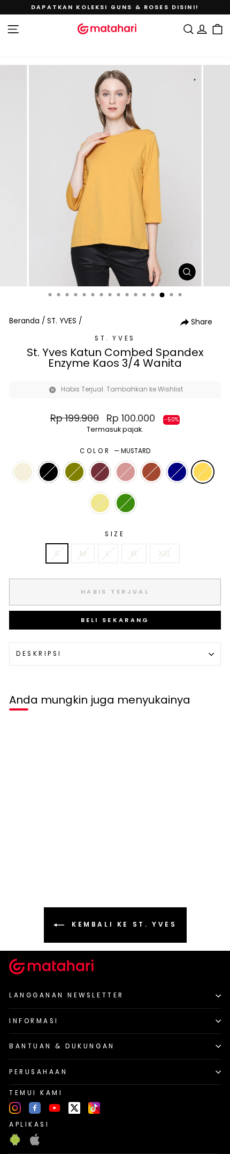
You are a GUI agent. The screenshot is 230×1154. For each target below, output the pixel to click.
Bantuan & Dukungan (62, 1046)
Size (115, 534)
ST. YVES (61, 321)
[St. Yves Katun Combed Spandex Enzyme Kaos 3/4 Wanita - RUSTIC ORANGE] (82, 881)
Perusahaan (38, 1072)
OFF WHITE (23, 472)
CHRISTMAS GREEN (125, 503)
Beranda (24, 321)
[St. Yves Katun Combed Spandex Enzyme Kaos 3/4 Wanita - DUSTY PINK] (70, 881)
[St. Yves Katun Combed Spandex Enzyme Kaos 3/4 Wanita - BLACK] (21, 881)
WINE (100, 472)
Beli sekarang (115, 620)
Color (115, 451)
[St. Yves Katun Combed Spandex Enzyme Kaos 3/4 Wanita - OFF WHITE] (33, 881)
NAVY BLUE (177, 472)
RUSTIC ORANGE (151, 472)
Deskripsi (39, 653)
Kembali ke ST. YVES (122, 924)
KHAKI (100, 503)
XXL (164, 553)
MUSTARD (202, 472)
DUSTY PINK (125, 472)
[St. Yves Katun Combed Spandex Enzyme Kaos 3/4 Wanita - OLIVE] (45, 881)
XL (134, 553)
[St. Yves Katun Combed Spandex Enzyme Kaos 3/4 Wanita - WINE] (57, 881)
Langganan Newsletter (66, 995)
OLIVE (74, 472)
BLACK (48, 472)
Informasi (34, 1021)
